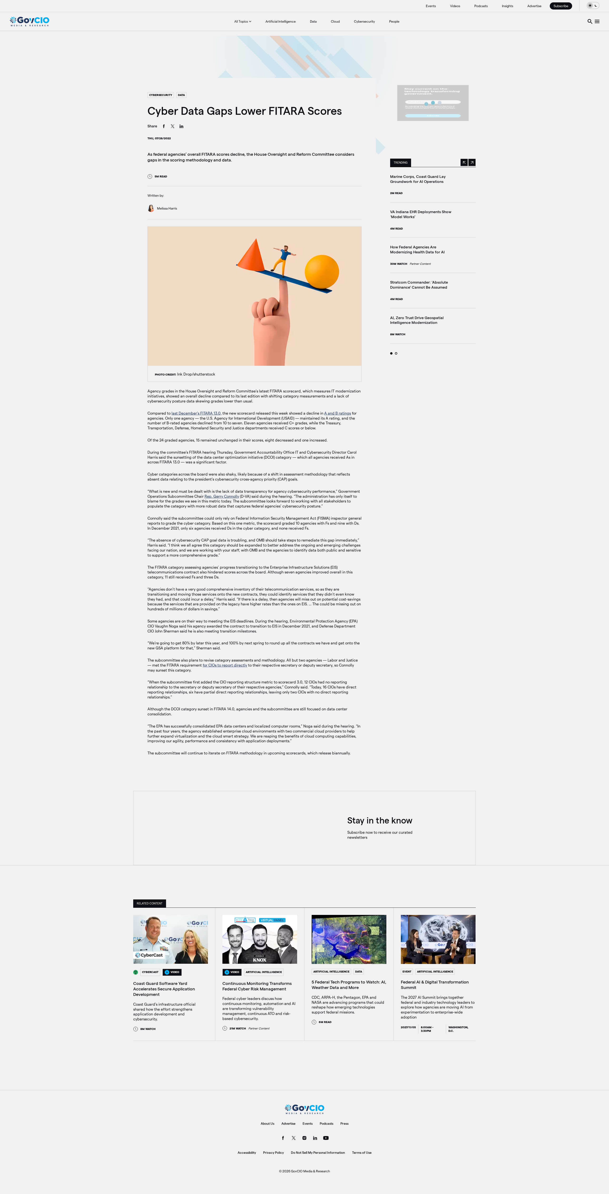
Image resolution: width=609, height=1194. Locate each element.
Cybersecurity (364, 21)
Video (175, 971)
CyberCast (150, 971)
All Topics (241, 21)
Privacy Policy (273, 1152)
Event (407, 971)
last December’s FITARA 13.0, (196, 413)
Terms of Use (362, 1152)
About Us (267, 1123)
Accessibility (247, 1152)
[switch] (593, 5)
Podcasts (481, 6)
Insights (507, 6)
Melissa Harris (167, 208)
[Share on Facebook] (164, 127)
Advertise (534, 6)
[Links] (597, 21)
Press (344, 1123)
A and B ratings (337, 413)
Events (431, 6)
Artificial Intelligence (280, 21)
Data (313, 21)
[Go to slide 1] (391, 353)
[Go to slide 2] (396, 353)
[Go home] (30, 21)
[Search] (590, 21)
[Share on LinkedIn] (181, 127)
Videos (455, 6)
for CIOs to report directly (225, 665)
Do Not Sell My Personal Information (318, 1152)
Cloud (335, 21)
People (394, 21)
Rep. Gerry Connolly (222, 496)
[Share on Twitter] (172, 127)
